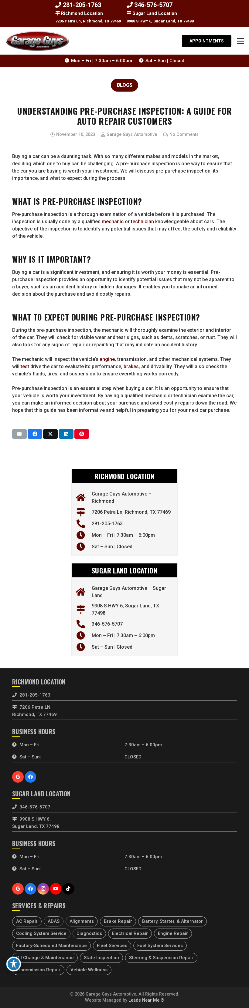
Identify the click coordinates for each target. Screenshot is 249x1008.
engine (107, 359)
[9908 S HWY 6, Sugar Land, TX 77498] (84, 609)
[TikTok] (68, 889)
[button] (240, 41)
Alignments (82, 921)
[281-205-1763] (84, 523)
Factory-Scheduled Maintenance (51, 945)
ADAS (54, 921)
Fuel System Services (160, 945)
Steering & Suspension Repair (161, 957)
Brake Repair (118, 921)
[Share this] (35, 434)
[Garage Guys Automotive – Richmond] (84, 497)
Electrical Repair (130, 933)
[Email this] (19, 434)
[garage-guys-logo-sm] (37, 41)
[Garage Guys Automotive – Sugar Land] (84, 592)
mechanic (113, 221)
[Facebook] (30, 777)
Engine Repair (173, 933)
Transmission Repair (38, 970)
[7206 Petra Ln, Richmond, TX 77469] (84, 512)
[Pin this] (81, 434)
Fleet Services (112, 945)
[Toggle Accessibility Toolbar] (13, 964)
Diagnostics (89, 933)
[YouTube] (56, 889)
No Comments (184, 134)
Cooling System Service (41, 933)
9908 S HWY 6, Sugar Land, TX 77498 (160, 21)
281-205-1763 (82, 4)
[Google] (18, 777)
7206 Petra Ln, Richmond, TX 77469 (88, 21)
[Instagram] (43, 889)
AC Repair (27, 921)
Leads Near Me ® (146, 1000)
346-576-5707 (153, 4)
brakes (131, 366)
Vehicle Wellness (88, 970)
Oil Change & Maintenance (45, 957)
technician (142, 221)
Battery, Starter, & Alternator (172, 921)
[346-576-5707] (84, 624)
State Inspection (101, 957)
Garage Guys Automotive (132, 134)
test (25, 366)
